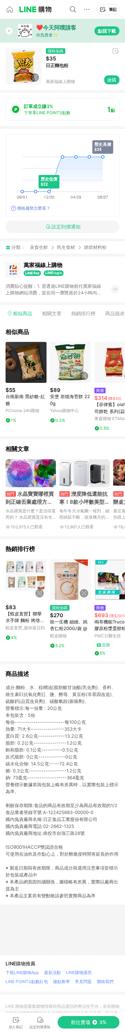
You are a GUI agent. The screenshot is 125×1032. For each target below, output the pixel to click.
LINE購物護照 (79, 972)
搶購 (111, 80)
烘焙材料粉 (95, 247)
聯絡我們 (105, 981)
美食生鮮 (39, 247)
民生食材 (66, 247)
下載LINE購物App (22, 972)
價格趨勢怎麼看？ (33, 208)
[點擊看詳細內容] (26, 362)
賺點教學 (61, 981)
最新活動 (52, 972)
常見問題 (83, 981)
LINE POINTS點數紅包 (27, 981)
